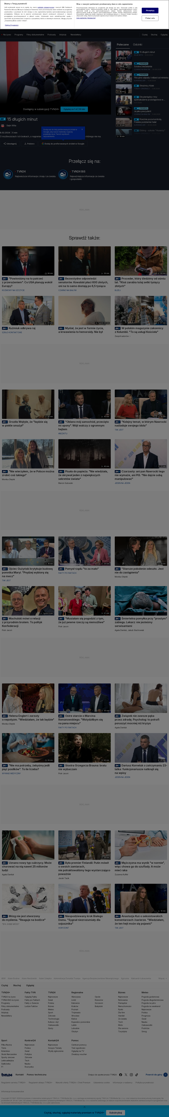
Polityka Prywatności (11, 25)
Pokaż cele (150, 18)
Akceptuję (150, 10)
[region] (84, 14)
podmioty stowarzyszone (46, 7)
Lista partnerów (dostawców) (86, 18)
